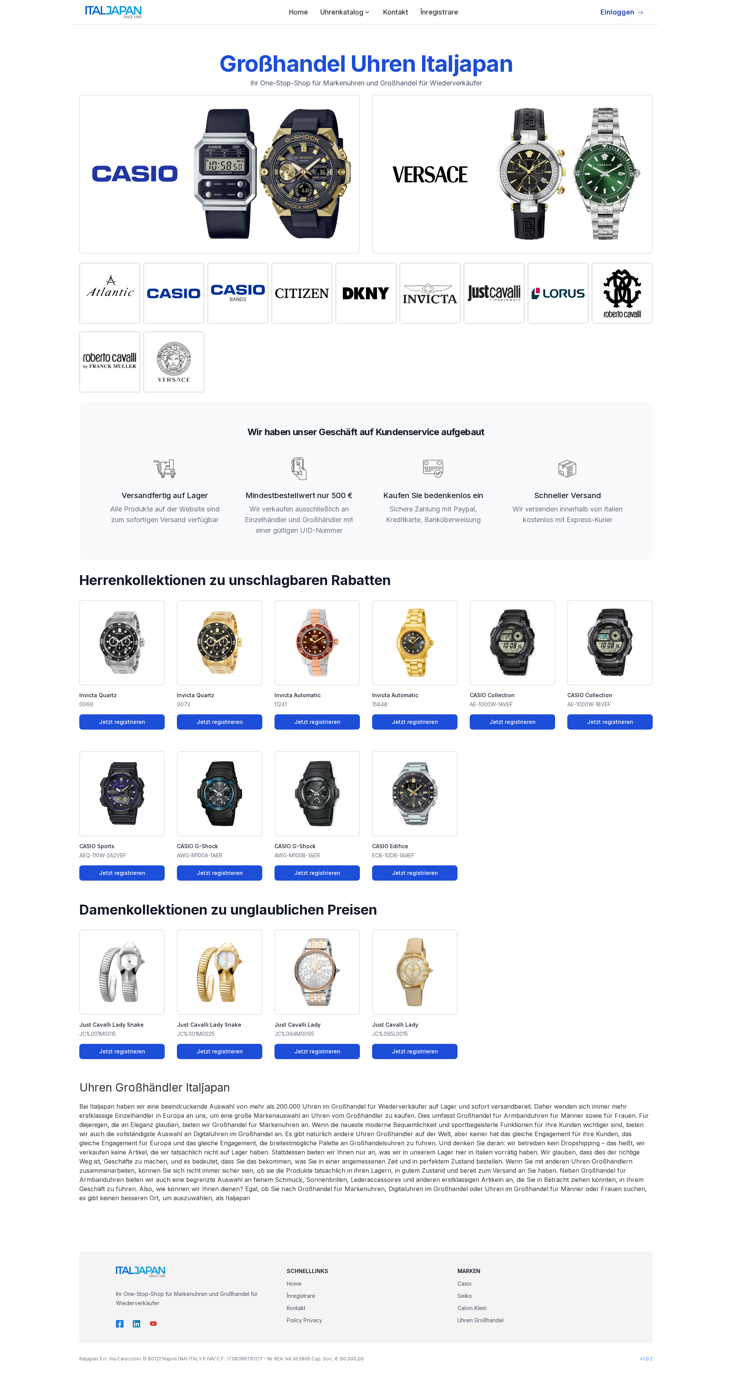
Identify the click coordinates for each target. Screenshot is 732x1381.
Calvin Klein (472, 1308)
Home (298, 12)
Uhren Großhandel (481, 1320)
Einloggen (617, 12)
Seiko (465, 1296)
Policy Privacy (304, 1320)
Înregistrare (439, 12)
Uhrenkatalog (341, 12)
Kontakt (395, 12)
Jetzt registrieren (122, 722)
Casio (465, 1283)
